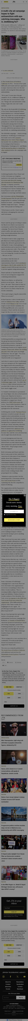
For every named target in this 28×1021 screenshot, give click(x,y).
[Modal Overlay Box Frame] (14, 510)
